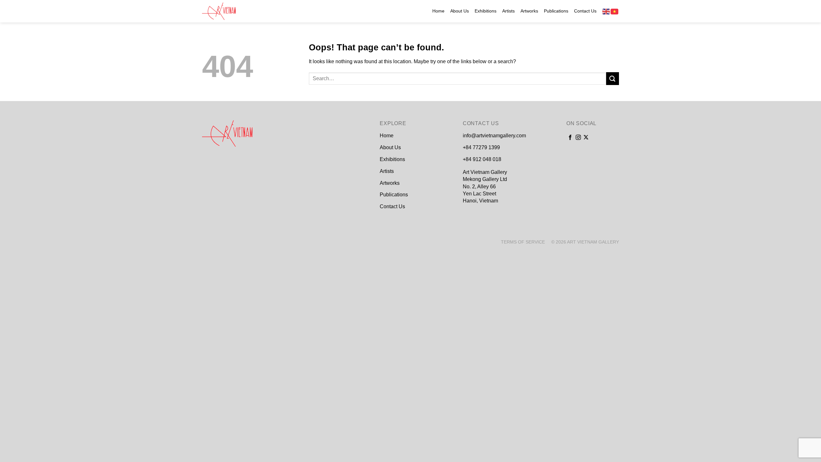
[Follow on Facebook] (570, 138)
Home (438, 10)
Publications (556, 10)
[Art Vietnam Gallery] (234, 11)
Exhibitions (485, 10)
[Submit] (612, 78)
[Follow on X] (585, 138)
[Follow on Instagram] (578, 138)
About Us (459, 10)
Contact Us (585, 10)
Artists (508, 10)
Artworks (529, 10)
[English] (606, 11)
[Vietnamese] (615, 11)
